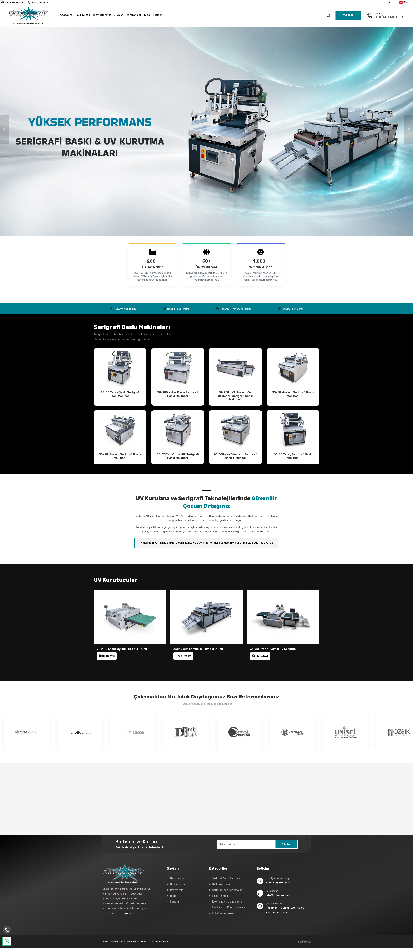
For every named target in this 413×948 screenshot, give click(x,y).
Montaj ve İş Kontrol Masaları (229, 907)
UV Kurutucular (221, 884)
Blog (147, 14)
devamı (126, 913)
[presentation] (94, 665)
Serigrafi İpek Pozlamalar (227, 890)
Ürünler (118, 14)
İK (389, 2)
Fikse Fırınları (220, 895)
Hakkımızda (82, 14)
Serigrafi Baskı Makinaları (227, 878)
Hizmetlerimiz (102, 14)
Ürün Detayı (120, 368)
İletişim (157, 14)
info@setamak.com (14, 2)
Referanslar (133, 14)
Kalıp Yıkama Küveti (224, 913)
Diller (405, 2)
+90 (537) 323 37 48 (389, 17)
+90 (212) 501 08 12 (41, 2)
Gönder (286, 844)
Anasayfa (66, 14)
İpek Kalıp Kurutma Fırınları (228, 901)
